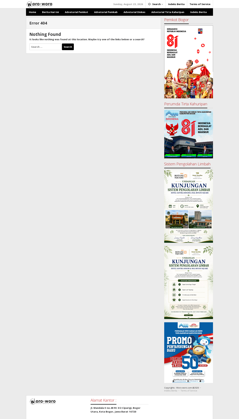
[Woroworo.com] (39, 3)
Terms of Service (189, 390)
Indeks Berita (170, 390)
